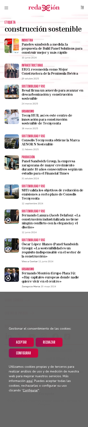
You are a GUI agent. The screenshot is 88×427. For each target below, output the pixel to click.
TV (82, 7)
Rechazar (49, 342)
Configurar (23, 353)
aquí (29, 381)
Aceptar (21, 342)
